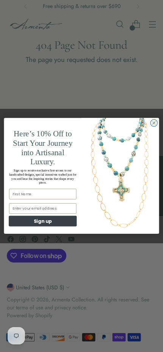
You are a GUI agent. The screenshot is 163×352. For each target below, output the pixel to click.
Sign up (43, 221)
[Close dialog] (153, 123)
